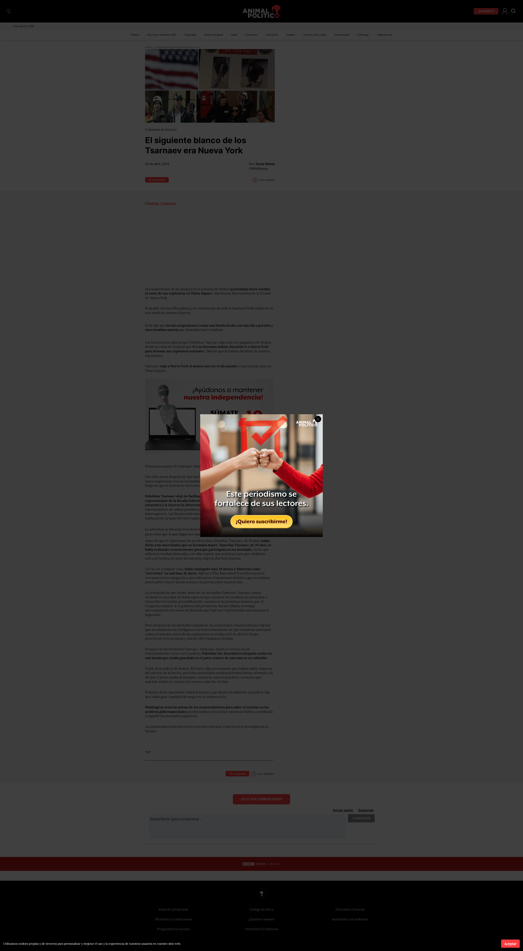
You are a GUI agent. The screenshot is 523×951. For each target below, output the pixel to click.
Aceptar (510, 944)
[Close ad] (318, 419)
